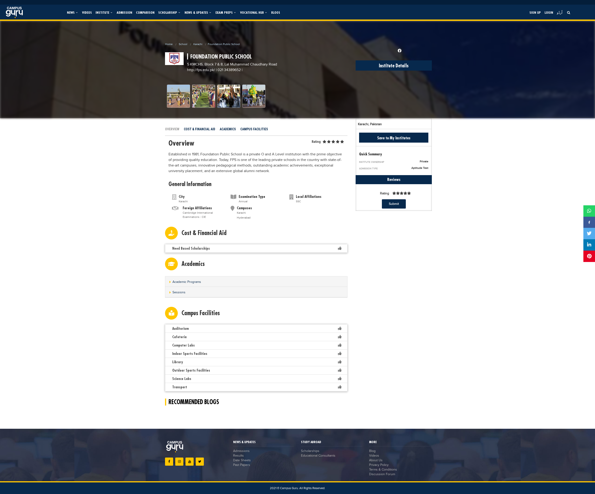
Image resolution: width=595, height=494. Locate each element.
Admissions (241, 451)
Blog (372, 451)
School (183, 44)
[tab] (256, 281)
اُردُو (559, 12)
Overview (172, 129)
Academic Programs (186, 282)
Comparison (145, 12)
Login (549, 12)
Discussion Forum (382, 474)
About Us (376, 460)
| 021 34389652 (228, 70)
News (71, 12)
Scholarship (168, 12)
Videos (87, 12)
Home (169, 44)
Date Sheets (242, 460)
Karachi (197, 44)
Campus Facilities (254, 129)
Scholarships (310, 451)
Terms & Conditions (383, 469)
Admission (124, 12)
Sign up (535, 12)
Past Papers (241, 465)
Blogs (275, 12)
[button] (256, 281)
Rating (316, 142)
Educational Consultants (318, 456)
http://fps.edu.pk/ (201, 70)
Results (238, 456)
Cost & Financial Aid (199, 129)
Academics (228, 129)
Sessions (178, 292)
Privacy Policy (379, 465)
